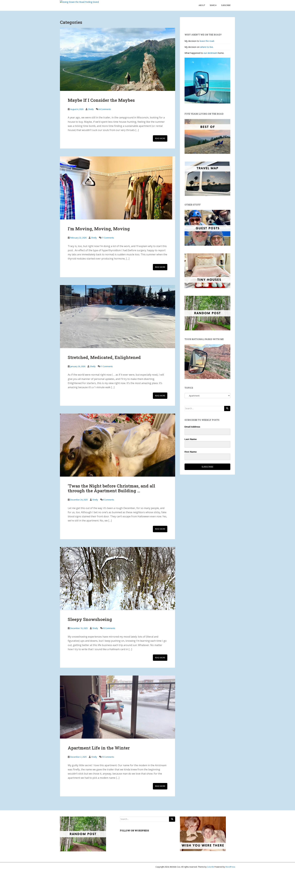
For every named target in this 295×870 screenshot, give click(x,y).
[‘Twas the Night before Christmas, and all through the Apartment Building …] (117, 445)
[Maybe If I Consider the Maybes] (117, 59)
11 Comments (107, 237)
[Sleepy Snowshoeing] (117, 578)
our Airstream (211, 53)
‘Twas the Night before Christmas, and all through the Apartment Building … (111, 488)
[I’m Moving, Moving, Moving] (117, 187)
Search (213, 5)
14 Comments (104, 109)
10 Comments (109, 628)
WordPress (230, 867)
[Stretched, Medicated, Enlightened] (117, 316)
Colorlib (210, 867)
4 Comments (108, 499)
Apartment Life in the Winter (99, 748)
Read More (160, 138)
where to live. (206, 47)
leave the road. (207, 41)
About (202, 5)
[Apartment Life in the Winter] (117, 707)
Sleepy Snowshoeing (90, 619)
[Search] (227, 408)
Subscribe (225, 5)
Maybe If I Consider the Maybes (101, 100)
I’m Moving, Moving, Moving (99, 229)
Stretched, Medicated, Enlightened (104, 357)
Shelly (91, 109)
